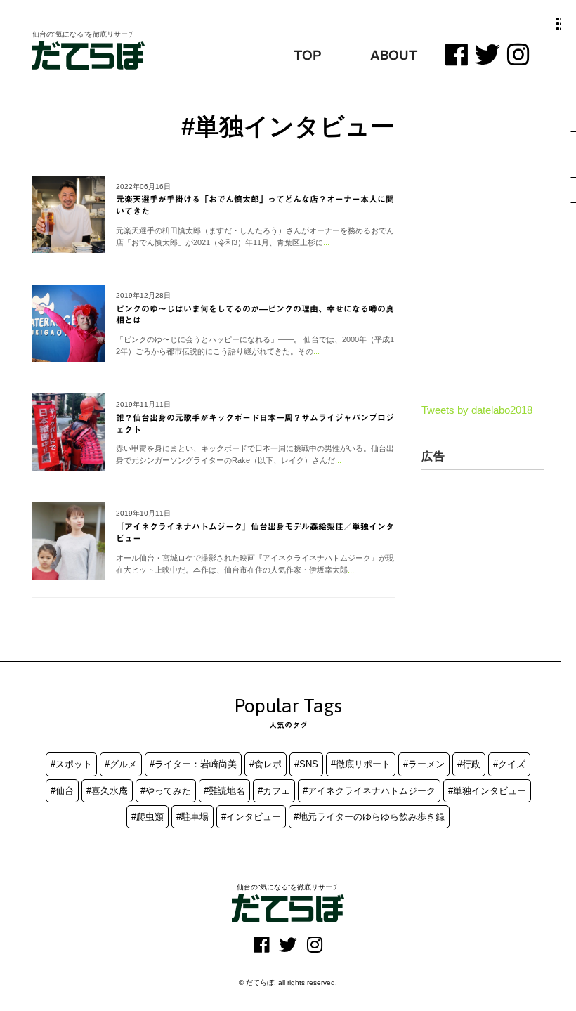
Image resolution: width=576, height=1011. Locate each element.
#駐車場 (192, 816)
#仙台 (62, 790)
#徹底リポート (361, 764)
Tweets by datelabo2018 (476, 410)
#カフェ (274, 790)
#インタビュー (251, 816)
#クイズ (509, 764)
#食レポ (265, 764)
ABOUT (393, 54)
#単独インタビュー (487, 790)
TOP (307, 54)
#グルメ (121, 764)
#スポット (71, 764)
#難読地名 (224, 790)
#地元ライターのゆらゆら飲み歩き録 (369, 816)
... (326, 242)
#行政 (468, 764)
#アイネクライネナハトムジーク (369, 790)
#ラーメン (424, 764)
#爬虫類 (147, 816)
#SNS (306, 764)
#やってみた (165, 790)
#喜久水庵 (107, 790)
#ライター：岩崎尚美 (193, 764)
